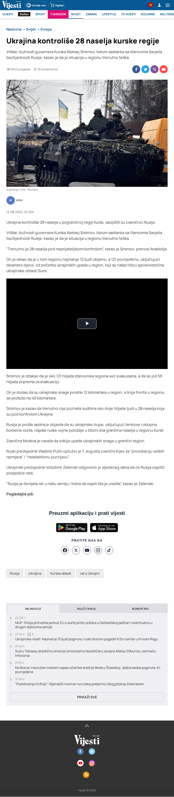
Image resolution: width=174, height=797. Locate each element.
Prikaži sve (87, 697)
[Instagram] (98, 550)
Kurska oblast (60, 573)
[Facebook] (65, 550)
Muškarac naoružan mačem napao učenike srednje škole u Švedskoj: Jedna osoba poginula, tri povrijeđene (87, 669)
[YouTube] (87, 550)
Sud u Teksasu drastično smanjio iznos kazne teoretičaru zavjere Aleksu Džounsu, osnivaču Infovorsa (85, 653)
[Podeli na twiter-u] (145, 69)
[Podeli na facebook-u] (136, 69)
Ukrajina (34, 573)
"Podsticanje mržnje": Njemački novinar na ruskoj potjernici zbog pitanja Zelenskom (79, 684)
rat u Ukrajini (90, 573)
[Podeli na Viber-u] (154, 69)
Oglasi (59, 5)
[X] (76, 550)
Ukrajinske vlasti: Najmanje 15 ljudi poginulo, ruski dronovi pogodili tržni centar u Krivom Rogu (86, 639)
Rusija (15, 573)
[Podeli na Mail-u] (164, 69)
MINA (19, 200)
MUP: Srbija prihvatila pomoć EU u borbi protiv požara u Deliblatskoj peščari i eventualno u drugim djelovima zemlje (84, 625)
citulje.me (38, 5)
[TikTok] (109, 550)
